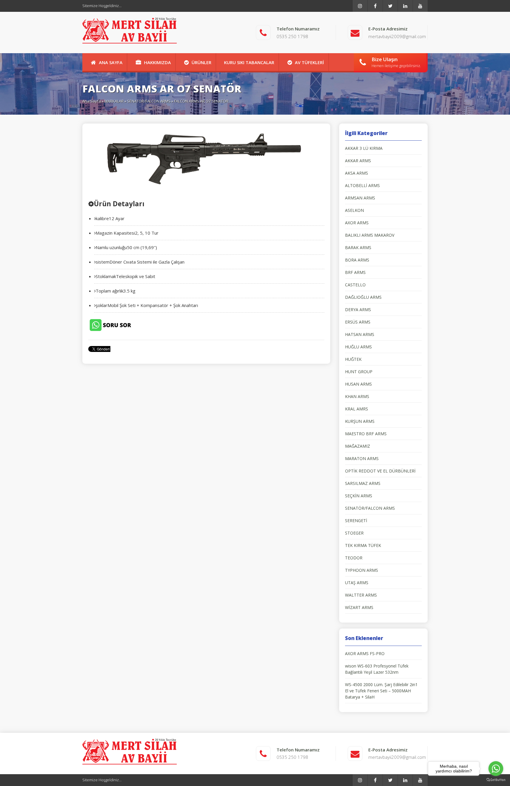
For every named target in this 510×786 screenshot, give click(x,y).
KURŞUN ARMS (360, 421)
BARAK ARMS (358, 247)
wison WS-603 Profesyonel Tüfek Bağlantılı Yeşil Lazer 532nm (376, 669)
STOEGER (354, 533)
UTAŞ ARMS (356, 582)
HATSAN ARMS (359, 334)
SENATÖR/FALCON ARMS (149, 101)
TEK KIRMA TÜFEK (363, 545)
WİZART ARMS (359, 607)
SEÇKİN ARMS (358, 495)
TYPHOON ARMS (361, 570)
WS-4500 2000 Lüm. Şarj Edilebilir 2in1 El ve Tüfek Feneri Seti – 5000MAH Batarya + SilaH (381, 691)
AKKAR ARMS (358, 160)
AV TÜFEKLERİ (309, 62)
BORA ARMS (357, 260)
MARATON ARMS (362, 458)
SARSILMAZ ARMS (362, 483)
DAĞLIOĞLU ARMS (363, 297)
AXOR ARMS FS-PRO (365, 653)
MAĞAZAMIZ (357, 446)
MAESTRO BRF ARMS (366, 433)
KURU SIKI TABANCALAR (249, 62)
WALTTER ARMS (361, 595)
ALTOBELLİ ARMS (362, 185)
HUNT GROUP (358, 371)
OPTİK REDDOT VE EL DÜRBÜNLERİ (380, 471)
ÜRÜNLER (201, 62)
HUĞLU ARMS (358, 347)
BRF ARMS (355, 272)
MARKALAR (114, 101)
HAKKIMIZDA (157, 62)
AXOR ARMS (357, 222)
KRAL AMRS (356, 409)
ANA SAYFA (110, 62)
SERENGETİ (356, 520)
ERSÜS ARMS (357, 322)
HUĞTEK (353, 359)
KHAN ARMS (357, 396)
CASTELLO (355, 285)
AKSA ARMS (356, 173)
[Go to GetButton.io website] (495, 780)
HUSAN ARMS (358, 384)
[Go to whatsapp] (495, 768)
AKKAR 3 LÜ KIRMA (363, 148)
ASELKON (354, 210)
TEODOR (353, 558)
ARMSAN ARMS (360, 198)
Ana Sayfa (91, 101)
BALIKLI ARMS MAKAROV (369, 235)
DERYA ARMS (358, 309)
